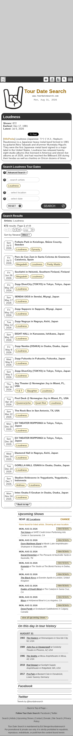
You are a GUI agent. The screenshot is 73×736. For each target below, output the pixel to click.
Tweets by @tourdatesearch (30, 701)
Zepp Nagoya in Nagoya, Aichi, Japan (36, 321)
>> (19, 230)
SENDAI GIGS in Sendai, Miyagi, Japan (37, 296)
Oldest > (26, 235)
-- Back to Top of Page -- (36, 708)
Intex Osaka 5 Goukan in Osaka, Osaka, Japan (41, 492)
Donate (47, 718)
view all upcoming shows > (34, 618)
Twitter (54, 713)
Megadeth (21, 264)
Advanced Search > (17, 172)
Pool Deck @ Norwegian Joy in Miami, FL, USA (42, 398)
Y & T (19, 390)
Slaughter (32, 390)
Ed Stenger (45, 726)
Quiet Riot (40, 403)
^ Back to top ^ (23, 504)
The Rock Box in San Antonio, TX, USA (37, 410)
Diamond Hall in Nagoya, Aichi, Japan (36, 453)
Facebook (45, 713)
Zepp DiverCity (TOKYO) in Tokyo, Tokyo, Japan (42, 284)
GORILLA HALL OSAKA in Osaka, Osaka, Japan (42, 465)
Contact (38, 718)
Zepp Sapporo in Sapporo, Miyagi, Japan (38, 309)
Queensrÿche (23, 403)
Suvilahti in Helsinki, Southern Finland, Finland (42, 271)
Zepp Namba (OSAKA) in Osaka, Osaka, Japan (41, 346)
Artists (13, 718)
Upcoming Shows (25, 718)
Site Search (57, 718)
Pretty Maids (53, 264)
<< (6, 230)
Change (65, 519)
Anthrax (20, 485)
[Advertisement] (36, 38)
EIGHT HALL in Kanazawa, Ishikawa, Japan (40, 333)
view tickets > (64, 529)
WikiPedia (9, 138)
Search (5, 718)
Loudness (18, 220)
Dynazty (35, 249)
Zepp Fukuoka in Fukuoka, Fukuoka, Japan (40, 358)
